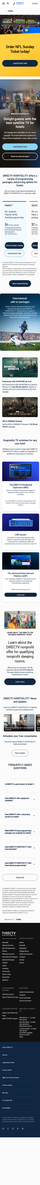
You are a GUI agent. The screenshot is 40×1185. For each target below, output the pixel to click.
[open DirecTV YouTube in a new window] (23, 1128)
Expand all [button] (20, 877)
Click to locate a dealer (14, 245)
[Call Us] (14, 3)
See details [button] (5, 392)
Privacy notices (7, 1085)
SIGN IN (35, 3)
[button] (3, 3)
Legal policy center (8, 1062)
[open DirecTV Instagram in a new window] (18, 1128)
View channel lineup (20, 283)
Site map (5, 1093)
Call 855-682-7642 (20, 63)
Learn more (21, 595)
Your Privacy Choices (12, 1078)
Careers (4, 1055)
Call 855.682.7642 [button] (14, 253)
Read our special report (20, 156)
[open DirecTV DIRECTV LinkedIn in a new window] (3, 1128)
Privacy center (7, 1070)
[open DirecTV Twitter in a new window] (13, 1128)
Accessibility (6, 1108)
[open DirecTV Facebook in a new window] (8, 1128)
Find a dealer (20, 753)
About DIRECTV (7, 1047)
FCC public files (7, 1100)
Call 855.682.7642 (20, 147)
